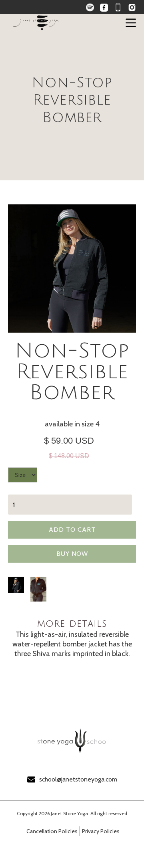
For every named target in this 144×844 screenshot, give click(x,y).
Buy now (72, 553)
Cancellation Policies (52, 831)
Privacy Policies (101, 831)
